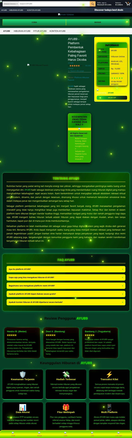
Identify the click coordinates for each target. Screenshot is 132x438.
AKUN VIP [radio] (112, 98)
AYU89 (4, 10)
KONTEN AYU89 (33, 10)
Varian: (71, 77)
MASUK (97, 22)
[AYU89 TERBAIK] (66, 14)
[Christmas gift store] (106, 10)
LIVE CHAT (119, 435)
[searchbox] (54, 3)
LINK (92, 435)
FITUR (13, 435)
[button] (75, 65)
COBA (34, 22)
